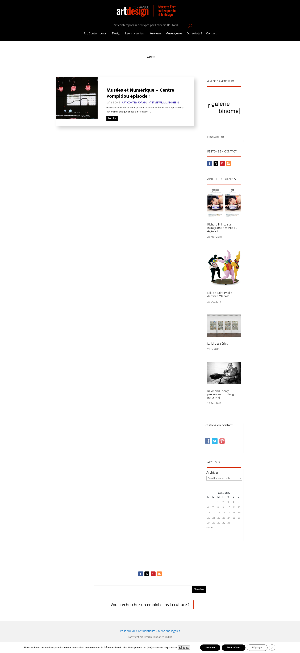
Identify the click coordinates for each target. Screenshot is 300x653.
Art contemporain (134, 103)
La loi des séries (217, 343)
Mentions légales (169, 631)
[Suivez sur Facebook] (209, 163)
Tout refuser (233, 647)
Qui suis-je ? (194, 33)
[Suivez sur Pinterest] (222, 163)
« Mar (209, 527)
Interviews (155, 33)
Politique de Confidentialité (137, 631)
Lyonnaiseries (134, 33)
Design (116, 33)
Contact (211, 33)
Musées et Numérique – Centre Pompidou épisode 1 (140, 93)
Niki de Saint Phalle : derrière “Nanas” (220, 294)
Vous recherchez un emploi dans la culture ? (150, 604)
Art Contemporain (96, 33)
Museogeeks (174, 33)
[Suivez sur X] (216, 163)
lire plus (112, 118)
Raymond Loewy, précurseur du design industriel (221, 394)
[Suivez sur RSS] (228, 163)
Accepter (210, 647)
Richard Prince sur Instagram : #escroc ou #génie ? (222, 228)
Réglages (184, 647)
